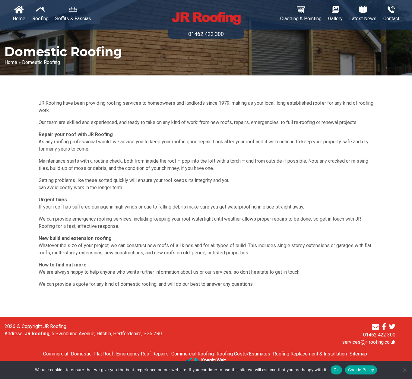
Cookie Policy (361, 369)
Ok (336, 369)
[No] (404, 370)
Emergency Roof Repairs (142, 354)
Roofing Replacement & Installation (310, 354)
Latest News (362, 18)
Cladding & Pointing (301, 18)
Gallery (335, 18)
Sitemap (358, 354)
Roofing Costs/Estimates (243, 354)
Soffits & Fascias (73, 18)
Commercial (55, 354)
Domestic (81, 354)
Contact (391, 18)
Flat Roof (103, 354)
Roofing (40, 18)
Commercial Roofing (192, 354)
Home (19, 18)
